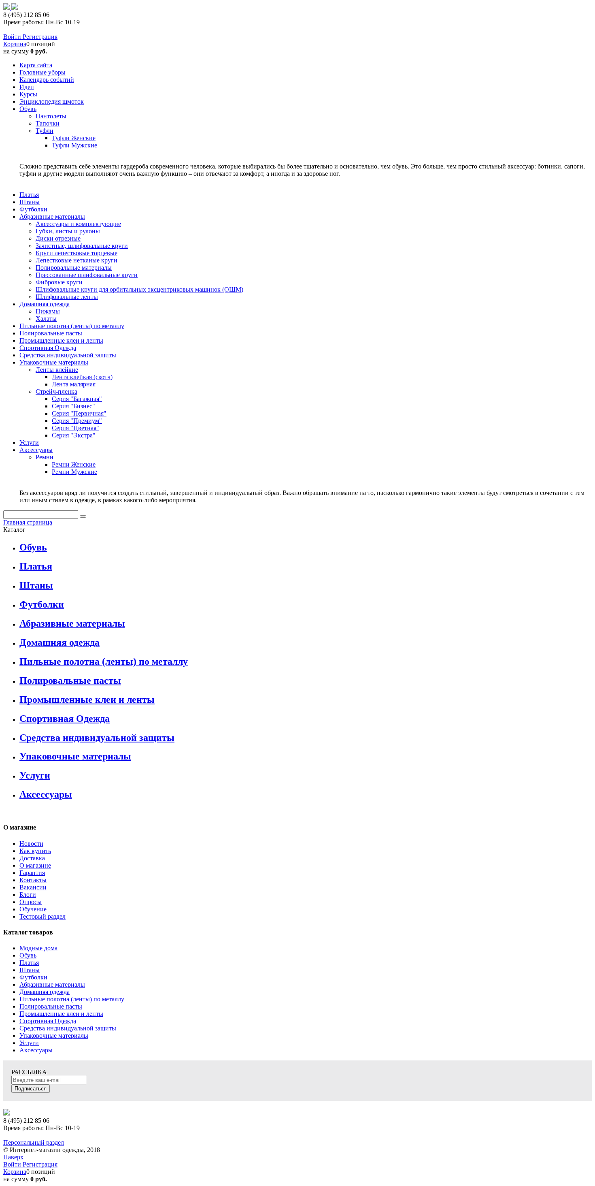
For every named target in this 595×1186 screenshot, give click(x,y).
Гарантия (32, 872)
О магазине (35, 865)
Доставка (32, 858)
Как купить (35, 850)
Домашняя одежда (59, 642)
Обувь (33, 547)
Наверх (13, 1157)
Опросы (30, 901)
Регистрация (40, 36)
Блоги (27, 894)
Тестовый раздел (42, 916)
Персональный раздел (33, 1142)
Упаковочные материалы (75, 756)
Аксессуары (45, 794)
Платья (35, 566)
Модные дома (38, 948)
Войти (13, 36)
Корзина (14, 44)
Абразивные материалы (72, 623)
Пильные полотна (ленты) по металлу (103, 661)
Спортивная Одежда (64, 718)
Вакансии (33, 887)
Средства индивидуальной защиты (96, 737)
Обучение (33, 909)
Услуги (34, 775)
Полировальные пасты (70, 680)
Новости (31, 843)
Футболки (41, 604)
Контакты (33, 880)
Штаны (36, 585)
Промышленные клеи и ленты (87, 699)
